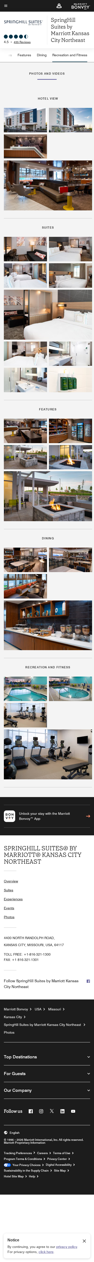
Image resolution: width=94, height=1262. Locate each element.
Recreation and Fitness (69, 55)
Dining (42, 55)
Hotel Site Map (14, 1176)
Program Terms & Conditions (23, 1159)
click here (46, 1252)
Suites (8, 890)
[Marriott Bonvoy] (78, 6)
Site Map (60, 1170)
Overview (11, 881)
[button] (59, 6)
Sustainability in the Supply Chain (26, 1170)
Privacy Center (57, 1159)
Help (32, 1176)
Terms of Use (61, 1153)
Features (24, 55)
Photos (9, 917)
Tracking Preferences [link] (18, 1153)
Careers (42, 1153)
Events (9, 908)
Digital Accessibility (59, 1164)
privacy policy (66, 1247)
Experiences (13, 899)
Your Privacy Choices (25, 1165)
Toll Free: (27, 954)
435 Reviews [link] (22, 42)
